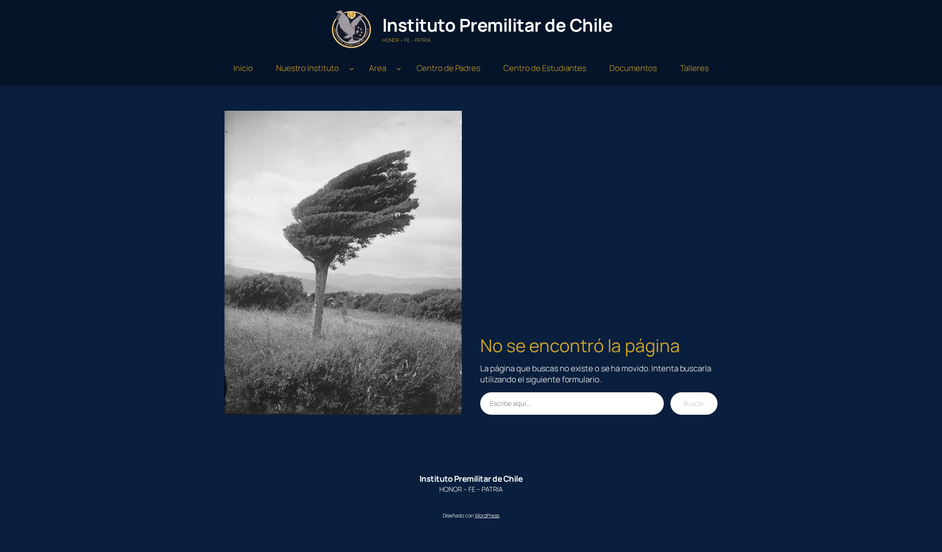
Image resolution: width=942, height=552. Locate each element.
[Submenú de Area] (398, 68)
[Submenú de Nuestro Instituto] (351, 68)
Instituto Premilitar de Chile (497, 25)
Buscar (694, 403)
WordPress (487, 515)
